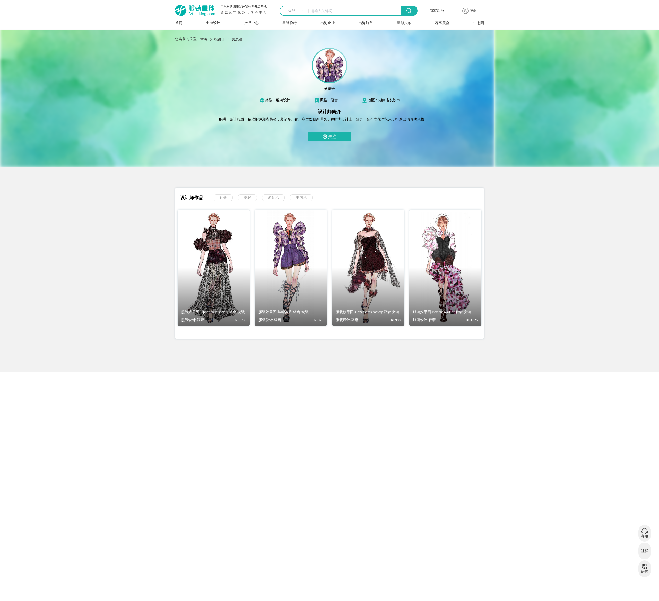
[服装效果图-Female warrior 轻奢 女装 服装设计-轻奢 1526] (445, 325)
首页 (178, 23)
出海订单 (366, 23)
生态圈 (478, 23)
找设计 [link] (219, 39)
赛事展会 (442, 23)
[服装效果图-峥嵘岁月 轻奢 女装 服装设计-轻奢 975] (291, 325)
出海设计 (213, 23)
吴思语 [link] (237, 39)
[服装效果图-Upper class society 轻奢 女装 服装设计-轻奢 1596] (214, 325)
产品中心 (251, 23)
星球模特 (289, 23)
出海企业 (327, 23)
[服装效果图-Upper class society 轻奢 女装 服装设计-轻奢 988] (368, 325)
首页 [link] (203, 39)
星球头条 (404, 23)
